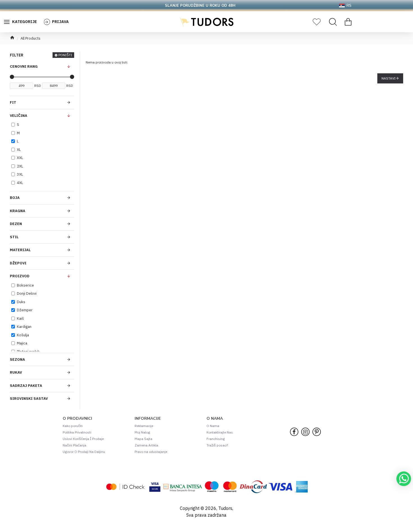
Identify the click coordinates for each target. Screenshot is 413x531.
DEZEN (16, 223)
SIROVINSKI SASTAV (29, 398)
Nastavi (389, 78)
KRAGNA (17, 210)
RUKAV (16, 372)
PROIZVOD (20, 276)
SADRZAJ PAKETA (26, 385)
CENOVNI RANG (24, 66)
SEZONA (17, 359)
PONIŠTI (65, 55)
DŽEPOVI (18, 263)
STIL (14, 237)
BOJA (15, 197)
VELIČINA (18, 115)
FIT (13, 102)
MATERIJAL (20, 250)
